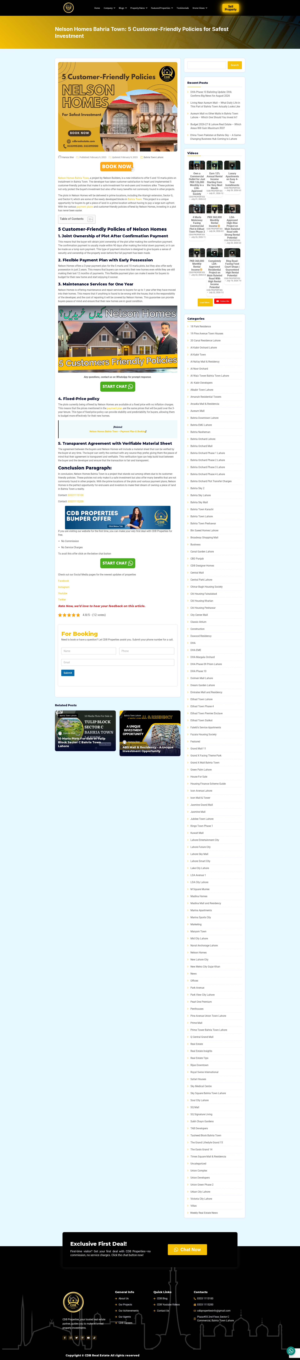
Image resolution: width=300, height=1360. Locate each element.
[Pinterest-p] (82, 1338)
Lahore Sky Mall (199, 854)
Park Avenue (197, 987)
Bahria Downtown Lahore (204, 417)
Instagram (63, 587)
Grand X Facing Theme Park (205, 755)
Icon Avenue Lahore (201, 790)
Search (235, 65)
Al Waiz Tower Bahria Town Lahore (209, 375)
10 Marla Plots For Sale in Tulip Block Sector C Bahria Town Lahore (81, 742)
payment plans (85, 206)
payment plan (114, 408)
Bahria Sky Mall (199, 502)
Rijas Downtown (199, 1065)
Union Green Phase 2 (201, 1184)
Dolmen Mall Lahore (201, 678)
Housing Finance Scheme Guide (208, 783)
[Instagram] (70, 1338)
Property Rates (137, 8)
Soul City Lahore (199, 1100)
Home (97, 8)
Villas (193, 1205)
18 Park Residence (200, 326)
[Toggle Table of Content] (88, 219)
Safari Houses (198, 1079)
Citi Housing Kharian (201, 600)
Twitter (62, 599)
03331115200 (75, 501)
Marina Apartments (201, 910)
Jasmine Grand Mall (201, 804)
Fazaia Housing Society (203, 734)
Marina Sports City (200, 917)
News (193, 973)
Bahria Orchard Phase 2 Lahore (207, 460)
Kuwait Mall (197, 832)
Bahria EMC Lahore (201, 424)
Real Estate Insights (201, 1051)
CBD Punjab (197, 558)
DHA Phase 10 (198, 671)
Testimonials (183, 8)
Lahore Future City (200, 847)
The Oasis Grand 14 (201, 1149)
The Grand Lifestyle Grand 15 (206, 1142)
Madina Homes (198, 896)
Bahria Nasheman (200, 432)
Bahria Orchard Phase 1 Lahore (207, 453)
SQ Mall (194, 1107)
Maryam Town (198, 931)
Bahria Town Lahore (153, 157)
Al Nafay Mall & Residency (205, 361)
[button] (117, 339)
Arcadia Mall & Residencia (204, 403)
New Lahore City (199, 959)
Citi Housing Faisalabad (203, 593)
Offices (194, 980)
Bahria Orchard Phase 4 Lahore (207, 474)
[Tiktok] (94, 1338)
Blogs (121, 8)
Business (195, 544)
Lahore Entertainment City (204, 840)
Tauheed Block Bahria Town (205, 1135)
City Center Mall (199, 614)
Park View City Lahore (202, 994)
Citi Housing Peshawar (202, 607)
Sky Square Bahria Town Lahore (208, 1093)
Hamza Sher (68, 157)
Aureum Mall (197, 410)
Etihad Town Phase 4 (202, 706)
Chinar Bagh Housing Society (206, 586)
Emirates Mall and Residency (206, 692)
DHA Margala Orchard (202, 657)
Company (108, 8)
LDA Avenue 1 (198, 875)
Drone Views (199, 8)
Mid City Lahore (199, 938)
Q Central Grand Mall (201, 1036)
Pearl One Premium (201, 1001)
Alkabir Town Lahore (201, 389)
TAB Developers (199, 1128)
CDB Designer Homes (202, 565)
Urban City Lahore (200, 1191)
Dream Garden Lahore (202, 685)
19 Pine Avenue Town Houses (206, 333)
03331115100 (75, 495)
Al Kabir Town (198, 354)
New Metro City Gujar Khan (205, 966)
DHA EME (195, 650)
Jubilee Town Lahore (201, 818)
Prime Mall (196, 1022)
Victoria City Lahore (201, 1198)
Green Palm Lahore (201, 769)
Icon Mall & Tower (200, 797)
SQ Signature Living (201, 1114)
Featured (195, 741)
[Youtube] (88, 1338)
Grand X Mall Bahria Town (204, 762)
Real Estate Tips (199, 1058)
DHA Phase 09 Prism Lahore (206, 664)
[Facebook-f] (64, 1338)
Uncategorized (198, 1163)
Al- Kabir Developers (201, 382)
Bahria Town (135, 199)
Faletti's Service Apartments (205, 727)
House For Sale (198, 776)
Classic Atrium (198, 621)
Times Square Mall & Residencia (208, 1156)
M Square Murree (199, 889)
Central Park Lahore (201, 579)
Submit (68, 672)
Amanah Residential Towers (205, 396)
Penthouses (196, 1008)
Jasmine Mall (197, 811)
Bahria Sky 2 (197, 488)
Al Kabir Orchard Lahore (203, 347)
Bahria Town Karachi (201, 509)
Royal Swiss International (204, 1072)
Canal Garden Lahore (202, 551)
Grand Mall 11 (198, 748)
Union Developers (200, 1177)
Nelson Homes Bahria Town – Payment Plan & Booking (118, 431)
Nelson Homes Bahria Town (73, 177)
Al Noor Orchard (199, 368)
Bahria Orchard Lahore (202, 439)
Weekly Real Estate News (204, 1212)
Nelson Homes (198, 952)
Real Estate (196, 1044)
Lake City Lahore (199, 868)
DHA (192, 643)
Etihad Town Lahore (201, 699)
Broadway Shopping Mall (204, 537)
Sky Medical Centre (201, 1086)
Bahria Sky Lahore (200, 495)
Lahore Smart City (200, 861)
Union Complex (198, 1170)
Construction (197, 628)
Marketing (196, 924)
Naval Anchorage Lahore (204, 945)
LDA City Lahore (199, 882)
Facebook (63, 580)
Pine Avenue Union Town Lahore (208, 1015)
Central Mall (197, 572)
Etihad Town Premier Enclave (206, 713)
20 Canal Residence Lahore (205, 340)
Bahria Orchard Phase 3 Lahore (207, 467)
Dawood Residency (201, 636)
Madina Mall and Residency (205, 903)
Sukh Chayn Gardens (202, 1121)
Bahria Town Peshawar (203, 523)
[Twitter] (76, 1338)
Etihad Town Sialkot (201, 720)
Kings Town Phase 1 (201, 825)
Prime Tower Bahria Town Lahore (208, 1029)
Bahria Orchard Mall (201, 446)
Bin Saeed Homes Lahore (204, 530)
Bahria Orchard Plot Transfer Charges (211, 481)
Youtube (62, 593)
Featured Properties (160, 8)
